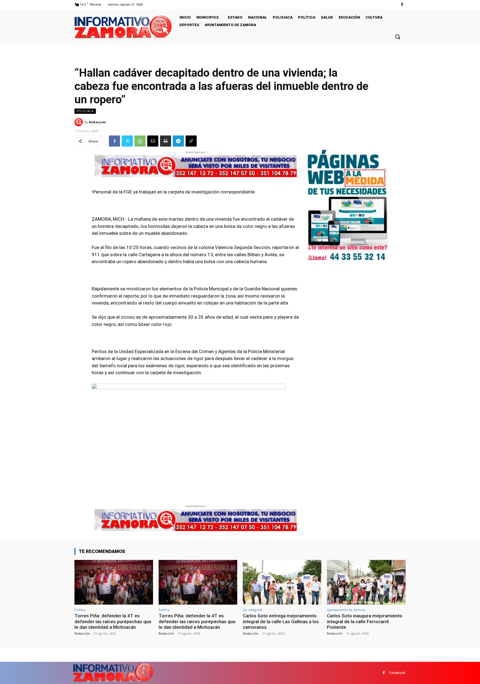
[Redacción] (79, 122)
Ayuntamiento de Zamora (346, 609)
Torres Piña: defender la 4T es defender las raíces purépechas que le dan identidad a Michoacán (112, 621)
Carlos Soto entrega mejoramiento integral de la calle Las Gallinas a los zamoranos (281, 621)
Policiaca (85, 111)
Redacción (97, 122)
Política (79, 609)
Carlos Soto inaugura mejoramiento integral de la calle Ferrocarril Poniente (364, 621)
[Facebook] (402, 4)
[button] (397, 37)
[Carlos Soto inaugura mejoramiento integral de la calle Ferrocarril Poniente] (366, 582)
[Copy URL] (191, 141)
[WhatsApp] (140, 141)
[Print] (165, 141)
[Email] (152, 141)
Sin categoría (252, 609)
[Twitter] (127, 141)
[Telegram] (178, 141)
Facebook (397, 673)
